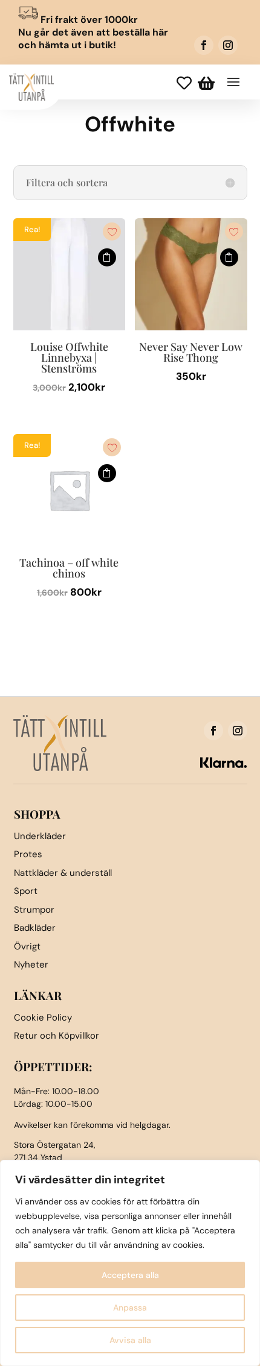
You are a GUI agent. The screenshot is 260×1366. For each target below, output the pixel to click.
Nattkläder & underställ (63, 873)
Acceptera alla (130, 1275)
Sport (25, 891)
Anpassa (130, 1307)
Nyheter (31, 964)
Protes (28, 854)
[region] (130, 1263)
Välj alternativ (107, 257)
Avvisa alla (130, 1340)
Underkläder (40, 836)
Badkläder (35, 928)
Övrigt (27, 946)
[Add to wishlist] (112, 231)
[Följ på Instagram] (228, 45)
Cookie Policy (43, 1018)
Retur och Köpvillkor (56, 1036)
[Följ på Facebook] (203, 45)
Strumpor (34, 910)
